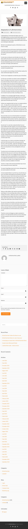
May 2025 (4, 378)
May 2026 (4, 363)
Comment (3, 272)
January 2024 (5, 401)
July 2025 (4, 373)
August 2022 (5, 431)
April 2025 (4, 380)
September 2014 (5, 461)
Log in (3, 483)
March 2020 (5, 456)
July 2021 (4, 449)
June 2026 (4, 360)
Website (3, 300)
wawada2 (4, 473)
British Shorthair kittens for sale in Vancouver (12, 338)
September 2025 (5, 368)
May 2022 (4, 439)
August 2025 (5, 370)
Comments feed (5, 488)
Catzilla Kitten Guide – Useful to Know (10, 345)
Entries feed (5, 485)
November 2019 (5, 459)
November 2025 (5, 365)
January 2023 (5, 421)
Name (2, 288)
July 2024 (4, 385)
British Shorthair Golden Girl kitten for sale (11, 335)
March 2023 (5, 416)
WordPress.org (5, 490)
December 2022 (5, 423)
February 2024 (5, 398)
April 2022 (4, 441)
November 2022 (5, 426)
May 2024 (4, 391)
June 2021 (4, 451)
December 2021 (5, 444)
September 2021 (5, 446)
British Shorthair (6, 32)
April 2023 (4, 413)
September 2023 (5, 408)
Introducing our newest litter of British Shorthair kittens (14, 340)
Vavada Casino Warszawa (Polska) (9, 343)
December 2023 (5, 403)
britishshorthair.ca (12, 524)
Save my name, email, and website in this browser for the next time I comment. (13, 309)
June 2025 (4, 375)
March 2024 (5, 396)
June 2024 (4, 388)
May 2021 (4, 454)
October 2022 (5, 429)
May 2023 (4, 411)
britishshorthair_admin (16, 32)
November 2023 (5, 406)
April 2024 (4, 393)
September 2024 (5, 383)
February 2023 (5, 418)
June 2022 (4, 436)
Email (2, 294)
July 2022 (4, 434)
